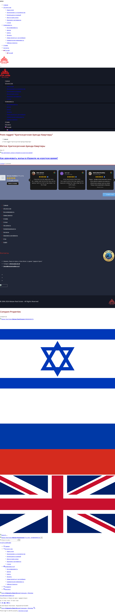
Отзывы (5, 45)
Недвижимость (7, 25)
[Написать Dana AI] (3, 535)
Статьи (9, 22)
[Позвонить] (34, 608)
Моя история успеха (12, 17)
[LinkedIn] (9, 603)
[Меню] (6, 535)
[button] (113, 180)
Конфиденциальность (9, 229)
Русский (5, 542)
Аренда (9, 30)
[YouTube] (8, 603)
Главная (5, 5)
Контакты (6, 48)
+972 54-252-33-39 (14, 264)
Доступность (7, 225)
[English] (57, 532)
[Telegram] (4, 603)
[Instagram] (3, 603)
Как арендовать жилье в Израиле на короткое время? (29, 158)
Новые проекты (7, 215)
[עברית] (57, 397)
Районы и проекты (12, 43)
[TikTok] (6, 603)
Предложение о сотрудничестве (16, 12)
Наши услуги (10, 10)
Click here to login (23, 610)
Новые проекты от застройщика (16, 38)
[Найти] (19, 540)
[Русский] (57, 474)
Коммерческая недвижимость (15, 40)
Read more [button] (72, 187)
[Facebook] (1, 603)
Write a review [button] (12, 183)
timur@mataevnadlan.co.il (11, 266)
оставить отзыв (110, 194)
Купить (9, 33)
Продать (9, 35)
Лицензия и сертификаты (14, 20)
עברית (4, 239)
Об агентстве (7, 7)
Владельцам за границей (14, 15)
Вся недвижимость (12, 27)
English (5, 242)
